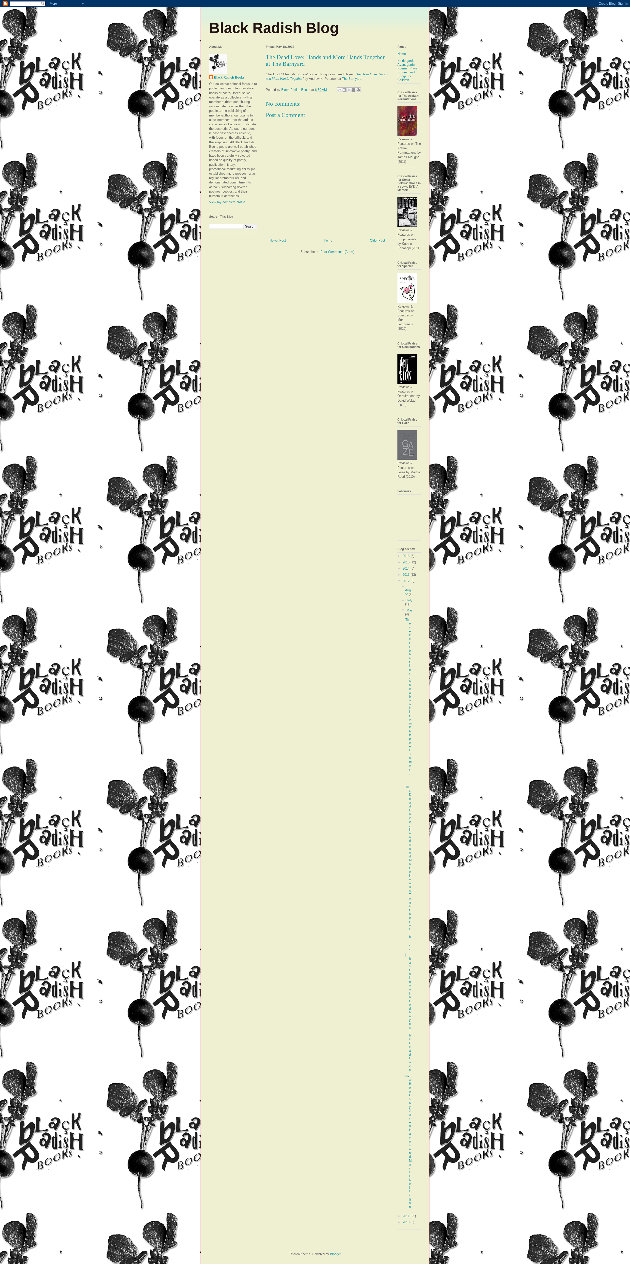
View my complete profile (227, 202)
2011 (406, 1216)
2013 (406, 574)
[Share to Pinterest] (358, 89)
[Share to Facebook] (353, 89)
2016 (406, 556)
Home (328, 240)
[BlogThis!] (344, 89)
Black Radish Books (229, 77)
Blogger (335, 1254)
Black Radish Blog (274, 28)
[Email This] (339, 89)
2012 (406, 581)
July (409, 600)
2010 (406, 1222)
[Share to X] (348, 89)
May (410, 610)
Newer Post (277, 240)
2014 (406, 568)
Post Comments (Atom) (337, 252)
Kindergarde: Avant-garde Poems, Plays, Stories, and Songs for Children (408, 70)
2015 (406, 562)
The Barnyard (351, 79)
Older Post (377, 240)
